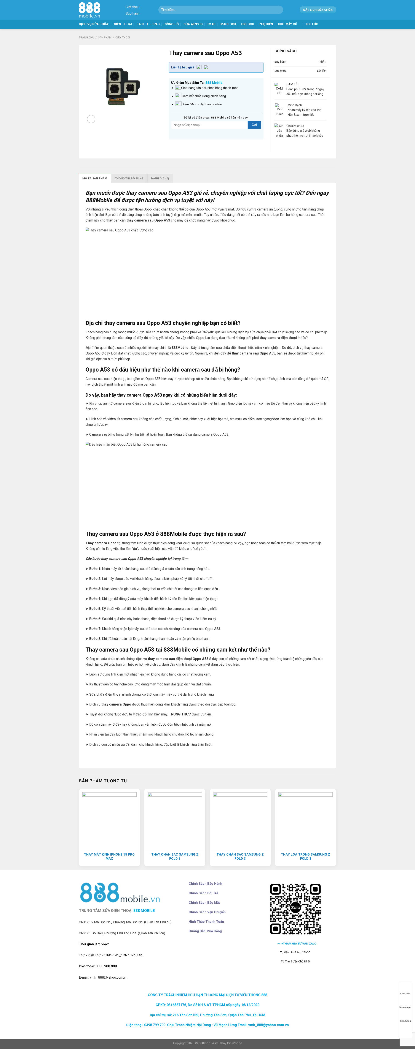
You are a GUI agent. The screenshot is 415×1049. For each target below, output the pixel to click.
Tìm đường (405, 1021)
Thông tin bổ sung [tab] (129, 178)
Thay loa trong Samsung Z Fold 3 (305, 857)
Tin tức (311, 24)
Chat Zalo (405, 993)
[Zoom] (91, 119)
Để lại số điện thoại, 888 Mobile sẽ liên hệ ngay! (216, 117)
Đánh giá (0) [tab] (160, 178)
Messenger (405, 1007)
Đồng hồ (172, 24)
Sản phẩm (105, 37)
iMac (211, 24)
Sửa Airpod (193, 24)
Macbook (228, 24)
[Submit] (278, 9)
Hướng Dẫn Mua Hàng (205, 931)
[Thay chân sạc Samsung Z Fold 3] (240, 819)
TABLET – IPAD (148, 24)
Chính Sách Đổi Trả (203, 893)
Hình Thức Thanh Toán (206, 922)
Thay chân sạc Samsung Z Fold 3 (240, 857)
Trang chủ (86, 37)
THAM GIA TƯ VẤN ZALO (300, 943)
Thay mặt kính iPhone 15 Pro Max (109, 857)
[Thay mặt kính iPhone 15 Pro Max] (109, 819)
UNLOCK (247, 24)
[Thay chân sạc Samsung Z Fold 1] (175, 819)
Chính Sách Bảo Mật (204, 903)
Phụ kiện (266, 24)
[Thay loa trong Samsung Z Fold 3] (305, 819)
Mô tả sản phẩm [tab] (94, 178)
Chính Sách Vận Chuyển (207, 912)
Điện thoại (123, 24)
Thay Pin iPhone (230, 1043)
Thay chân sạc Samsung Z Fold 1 (174, 857)
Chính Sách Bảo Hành (205, 884)
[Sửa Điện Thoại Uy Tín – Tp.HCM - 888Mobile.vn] (91, 10)
